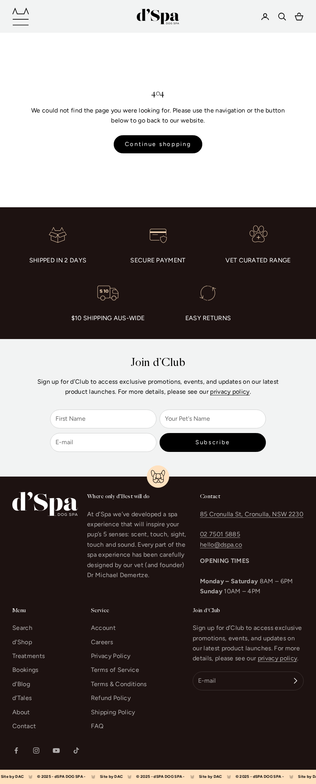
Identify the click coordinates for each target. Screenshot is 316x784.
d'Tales (22, 698)
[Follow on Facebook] (16, 750)
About (21, 712)
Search (22, 627)
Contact (24, 726)
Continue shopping (158, 144)
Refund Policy (111, 698)
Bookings (25, 669)
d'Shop (22, 642)
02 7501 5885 (220, 534)
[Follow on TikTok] (76, 750)
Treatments (28, 656)
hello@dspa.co (221, 544)
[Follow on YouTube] (56, 750)
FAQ (97, 726)
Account (103, 627)
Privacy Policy (110, 656)
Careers (102, 642)
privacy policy (229, 391)
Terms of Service (115, 669)
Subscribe (212, 442)
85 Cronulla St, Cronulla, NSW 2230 (251, 514)
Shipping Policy (113, 712)
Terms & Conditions (119, 684)
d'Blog (21, 684)
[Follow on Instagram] (36, 750)
